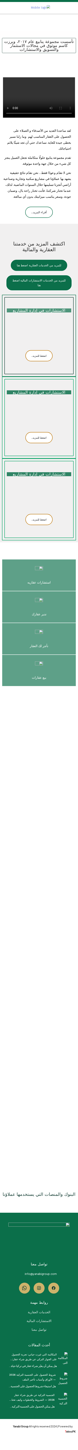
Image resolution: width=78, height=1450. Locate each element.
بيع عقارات (39, 677)
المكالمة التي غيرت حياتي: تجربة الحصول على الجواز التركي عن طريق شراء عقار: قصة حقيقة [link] (34, 1357)
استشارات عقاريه (39, 582)
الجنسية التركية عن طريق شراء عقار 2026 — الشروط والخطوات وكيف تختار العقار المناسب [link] (32, 1398)
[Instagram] (39, 1288)
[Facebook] (53, 1288)
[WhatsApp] (24, 1288)
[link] (64, 1358)
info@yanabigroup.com (41, 1274)
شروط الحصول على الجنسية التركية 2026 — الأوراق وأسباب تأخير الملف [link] (32, 1377)
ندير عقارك (39, 614)
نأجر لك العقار (39, 646)
